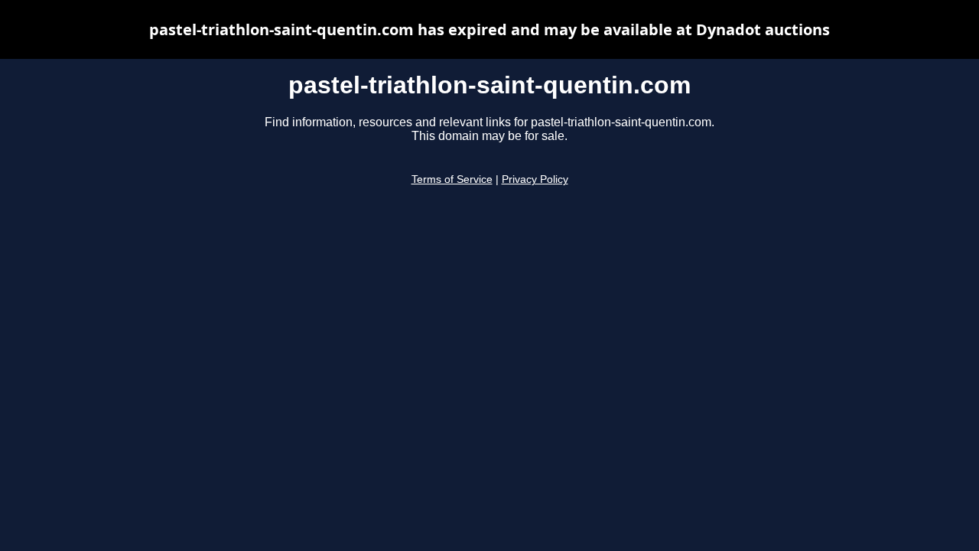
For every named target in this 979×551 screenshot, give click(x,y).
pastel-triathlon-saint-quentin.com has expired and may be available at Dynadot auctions (489, 29)
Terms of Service (452, 179)
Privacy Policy (535, 179)
